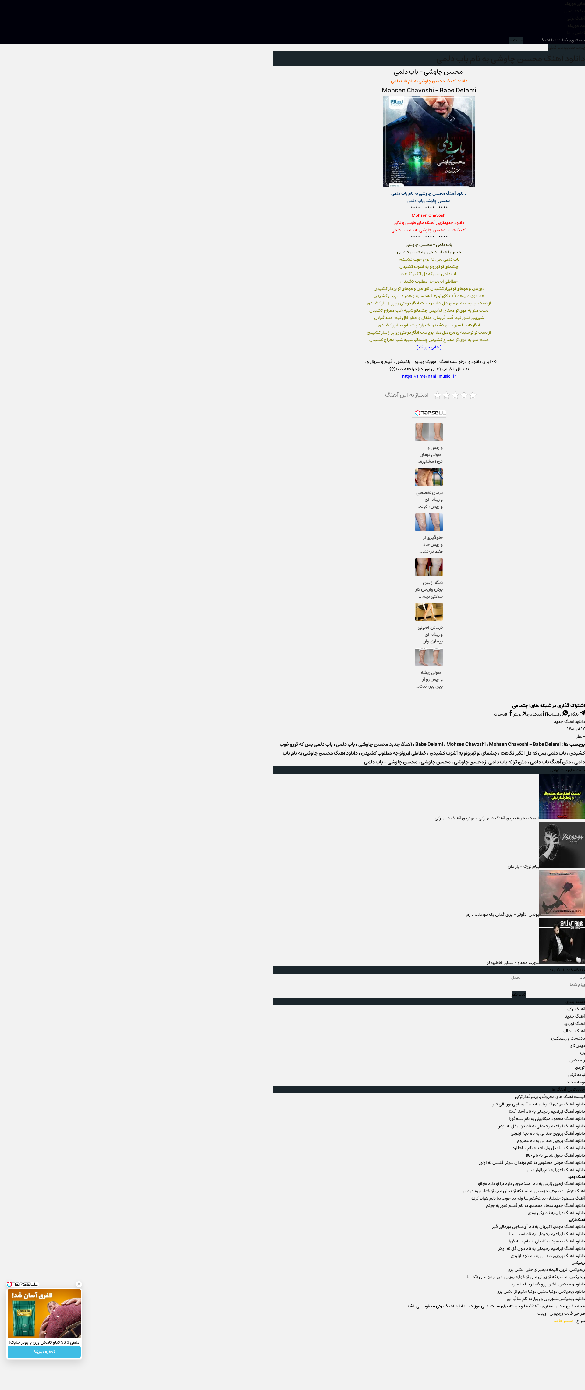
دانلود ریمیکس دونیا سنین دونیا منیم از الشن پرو (541, 1291)
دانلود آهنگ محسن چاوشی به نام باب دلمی (510, 58)
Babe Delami (429, 744)
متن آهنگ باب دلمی (550, 762)
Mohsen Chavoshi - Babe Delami (525, 744)
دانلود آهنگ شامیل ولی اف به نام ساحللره (549, 1148)
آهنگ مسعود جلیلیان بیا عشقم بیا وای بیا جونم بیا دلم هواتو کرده (528, 1198)
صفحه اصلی (574, 11)
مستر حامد (563, 1320)
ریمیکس (577, 1060)
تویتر (518, 714)
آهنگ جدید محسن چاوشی (385, 744)
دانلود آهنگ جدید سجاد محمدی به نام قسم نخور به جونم (535, 1205)
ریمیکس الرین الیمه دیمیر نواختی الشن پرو (546, 1269)
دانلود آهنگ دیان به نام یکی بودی (556, 1213)
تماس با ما (576, 33)
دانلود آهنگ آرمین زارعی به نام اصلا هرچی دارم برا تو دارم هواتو (531, 1183)
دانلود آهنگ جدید (569, 721)
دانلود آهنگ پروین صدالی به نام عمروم (551, 1140)
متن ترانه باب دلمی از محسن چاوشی (490, 762)
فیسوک (501, 714)
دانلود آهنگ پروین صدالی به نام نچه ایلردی (548, 1133)
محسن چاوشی (436, 762)
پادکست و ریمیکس (568, 1038)
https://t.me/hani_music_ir (429, 376)
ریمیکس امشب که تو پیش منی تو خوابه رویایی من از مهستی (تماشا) (525, 1277)
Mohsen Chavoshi (408, 90)
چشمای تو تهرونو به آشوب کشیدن (463, 753)
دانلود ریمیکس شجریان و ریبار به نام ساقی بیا (545, 1299)
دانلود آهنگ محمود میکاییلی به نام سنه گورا (547, 1118)
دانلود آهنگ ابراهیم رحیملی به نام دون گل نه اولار (542, 1126)
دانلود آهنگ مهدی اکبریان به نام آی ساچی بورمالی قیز (538, 1104)
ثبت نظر (519, 994)
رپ (582, 1053)
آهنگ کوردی (574, 1023)
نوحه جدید (575, 1082)
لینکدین (535, 714)
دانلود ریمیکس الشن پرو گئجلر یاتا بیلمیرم (548, 1284)
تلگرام (574, 714)
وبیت (542, 1313)
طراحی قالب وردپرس (567, 1313)
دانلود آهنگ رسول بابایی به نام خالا (555, 1155)
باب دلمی (345, 744)
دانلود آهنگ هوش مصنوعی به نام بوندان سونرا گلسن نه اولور (532, 1162)
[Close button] (79, 1284)
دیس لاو (577, 1045)
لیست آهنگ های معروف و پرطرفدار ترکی (550, 1096)
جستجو (516, 40)
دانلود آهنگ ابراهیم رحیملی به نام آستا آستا (547, 1111)
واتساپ (555, 714)
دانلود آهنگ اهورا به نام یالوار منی (556, 1170)
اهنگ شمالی (574, 1031)
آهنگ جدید (575, 1016)
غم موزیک (576, 25)
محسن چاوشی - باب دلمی (390, 762)
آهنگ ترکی (576, 18)
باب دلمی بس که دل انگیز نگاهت (533, 753)
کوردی (580, 1067)
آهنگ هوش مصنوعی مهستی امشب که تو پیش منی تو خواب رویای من (524, 1191)
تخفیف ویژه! (44, 1352)
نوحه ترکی (576, 1075)
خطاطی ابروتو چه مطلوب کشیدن (393, 753)
